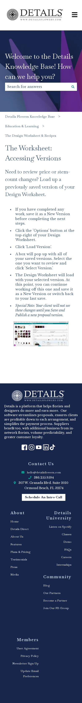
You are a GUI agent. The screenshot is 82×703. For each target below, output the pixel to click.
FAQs (67, 549)
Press (14, 567)
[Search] (73, 87)
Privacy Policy (30, 656)
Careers (66, 557)
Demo (67, 542)
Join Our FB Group (56, 608)
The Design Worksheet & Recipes (30, 135)
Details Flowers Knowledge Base (30, 116)
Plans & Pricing (20, 552)
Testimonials (19, 559)
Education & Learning (22, 126)
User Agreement (28, 648)
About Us (17, 536)
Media (15, 574)
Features (16, 544)
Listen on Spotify (60, 527)
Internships (64, 564)
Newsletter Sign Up (25, 663)
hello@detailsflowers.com (44, 472)
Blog (46, 585)
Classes (66, 534)
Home (15, 521)
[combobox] (37, 87)
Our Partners (52, 593)
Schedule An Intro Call (43, 497)
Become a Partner (55, 600)
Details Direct (20, 529)
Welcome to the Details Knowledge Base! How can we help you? (39, 66)
